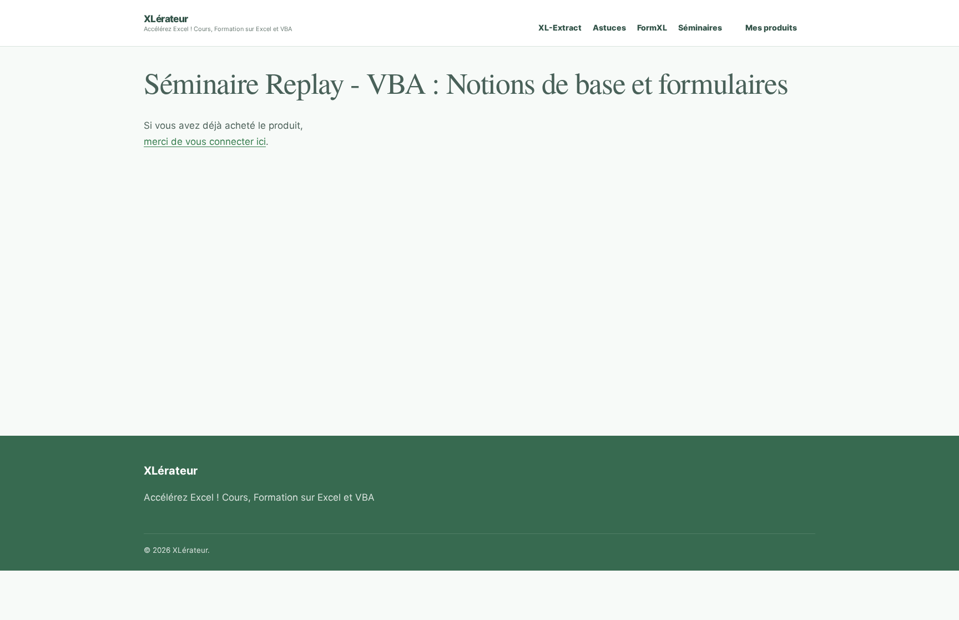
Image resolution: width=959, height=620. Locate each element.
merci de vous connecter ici (205, 141)
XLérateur (166, 18)
